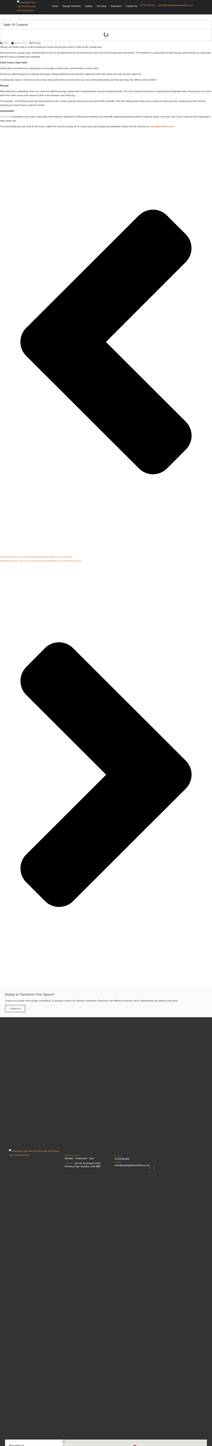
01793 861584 (147, 5)
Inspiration (116, 6)
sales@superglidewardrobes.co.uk (175, 5)
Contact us (15, 1008)
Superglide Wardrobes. (162, 126)
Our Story (101, 6)
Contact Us (131, 6)
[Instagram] (150, 1168)
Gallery (88, 6)
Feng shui (5, 116)
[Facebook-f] (154, 1168)
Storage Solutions (71, 6)
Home (55, 6)
